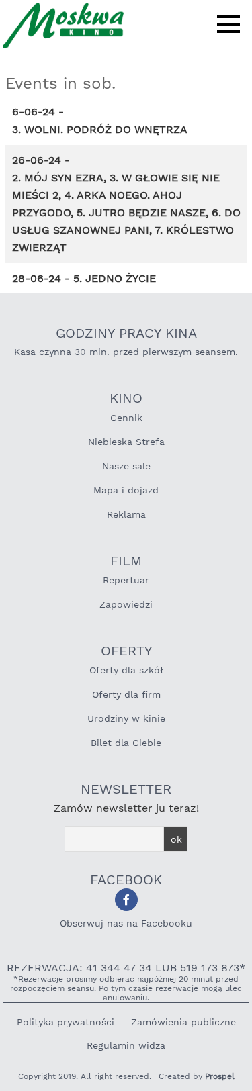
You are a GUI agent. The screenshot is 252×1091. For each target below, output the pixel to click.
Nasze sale (126, 466)
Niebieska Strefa (126, 441)
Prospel (220, 1076)
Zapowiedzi (126, 604)
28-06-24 (36, 278)
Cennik (126, 417)
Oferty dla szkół (126, 670)
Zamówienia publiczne (183, 1021)
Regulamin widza (126, 1045)
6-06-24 (33, 111)
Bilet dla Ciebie (126, 742)
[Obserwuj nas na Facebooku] (126, 899)
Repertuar (126, 580)
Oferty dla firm (126, 694)
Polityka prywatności (65, 1021)
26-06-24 (36, 160)
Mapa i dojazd (126, 490)
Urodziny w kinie (126, 718)
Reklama (126, 514)
